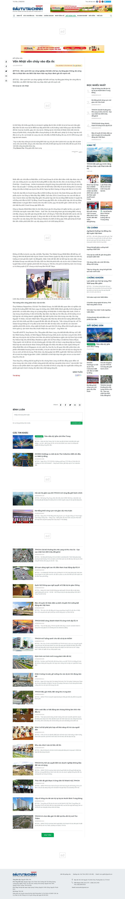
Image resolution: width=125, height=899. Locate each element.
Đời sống (92, 15)
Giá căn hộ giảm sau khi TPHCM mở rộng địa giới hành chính (58, 493)
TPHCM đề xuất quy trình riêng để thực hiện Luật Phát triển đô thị (99, 166)
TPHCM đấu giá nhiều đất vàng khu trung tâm (53, 692)
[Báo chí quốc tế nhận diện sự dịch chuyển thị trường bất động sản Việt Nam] (23, 608)
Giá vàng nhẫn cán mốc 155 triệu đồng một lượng (98, 263)
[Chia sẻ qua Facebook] (6, 66)
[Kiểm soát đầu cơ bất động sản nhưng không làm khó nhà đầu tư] (23, 715)
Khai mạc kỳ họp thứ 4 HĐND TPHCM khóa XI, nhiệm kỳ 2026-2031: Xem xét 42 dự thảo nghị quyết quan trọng (92, 192)
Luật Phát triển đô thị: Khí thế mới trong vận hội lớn (105, 188)
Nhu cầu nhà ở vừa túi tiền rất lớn (48, 745)
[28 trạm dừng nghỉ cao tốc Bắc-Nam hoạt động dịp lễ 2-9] (23, 573)
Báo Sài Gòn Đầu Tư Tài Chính (28, 8)
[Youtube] (100, 2)
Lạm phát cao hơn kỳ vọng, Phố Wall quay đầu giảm (99, 282)
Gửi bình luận (76, 423)
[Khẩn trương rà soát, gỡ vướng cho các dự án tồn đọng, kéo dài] (23, 680)
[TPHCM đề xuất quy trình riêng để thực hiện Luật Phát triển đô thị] (99, 155)
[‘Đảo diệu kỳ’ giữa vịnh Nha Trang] (23, 442)
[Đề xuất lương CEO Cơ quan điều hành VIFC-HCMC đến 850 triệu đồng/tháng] (93, 205)
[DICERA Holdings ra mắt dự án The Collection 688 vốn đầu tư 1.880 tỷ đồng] (23, 460)
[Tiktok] (103, 2)
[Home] (14, 15)
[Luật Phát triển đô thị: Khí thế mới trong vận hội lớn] (106, 179)
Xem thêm (47, 835)
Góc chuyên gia (28, 15)
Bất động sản (71, 15)
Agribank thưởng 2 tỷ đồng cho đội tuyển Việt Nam (99, 232)
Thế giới (99, 15)
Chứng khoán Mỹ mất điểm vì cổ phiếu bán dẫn (98, 318)
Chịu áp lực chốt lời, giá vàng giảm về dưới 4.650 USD (99, 256)
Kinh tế (19, 15)
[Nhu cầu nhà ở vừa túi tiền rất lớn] (23, 751)
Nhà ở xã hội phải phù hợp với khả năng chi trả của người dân (57, 728)
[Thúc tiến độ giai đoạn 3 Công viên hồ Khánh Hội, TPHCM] (23, 786)
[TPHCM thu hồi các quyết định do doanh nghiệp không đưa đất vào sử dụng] (23, 768)
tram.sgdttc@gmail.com (105, 874)
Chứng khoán (48, 15)
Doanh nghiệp (82, 15)
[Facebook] (97, 2)
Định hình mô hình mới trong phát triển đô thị (53, 656)
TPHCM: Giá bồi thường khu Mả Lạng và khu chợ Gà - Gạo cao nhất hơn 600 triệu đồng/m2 (57, 551)
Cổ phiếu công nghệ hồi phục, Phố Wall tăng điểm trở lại (99, 303)
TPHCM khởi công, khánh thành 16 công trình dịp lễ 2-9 (56, 621)
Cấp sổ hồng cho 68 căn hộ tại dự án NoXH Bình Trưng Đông (58, 798)
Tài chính (39, 15)
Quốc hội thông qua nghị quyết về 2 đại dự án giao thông (57, 585)
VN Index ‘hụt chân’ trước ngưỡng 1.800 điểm (98, 311)
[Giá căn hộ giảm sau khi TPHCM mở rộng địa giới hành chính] (23, 498)
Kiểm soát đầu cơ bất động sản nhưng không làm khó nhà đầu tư (57, 711)
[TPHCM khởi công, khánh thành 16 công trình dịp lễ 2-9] (23, 626)
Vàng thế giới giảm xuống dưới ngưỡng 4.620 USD (97, 248)
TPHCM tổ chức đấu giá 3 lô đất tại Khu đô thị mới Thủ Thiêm (56, 817)
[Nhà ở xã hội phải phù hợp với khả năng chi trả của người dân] (23, 733)
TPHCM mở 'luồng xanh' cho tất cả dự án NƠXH (53, 638)
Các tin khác (20, 433)
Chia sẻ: (55, 404)
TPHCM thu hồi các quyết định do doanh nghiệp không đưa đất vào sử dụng (58, 764)
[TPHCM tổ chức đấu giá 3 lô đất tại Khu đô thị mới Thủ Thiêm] (23, 822)
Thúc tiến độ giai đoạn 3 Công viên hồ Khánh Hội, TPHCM (57, 781)
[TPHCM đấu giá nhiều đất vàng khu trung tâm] (23, 697)
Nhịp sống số (59, 15)
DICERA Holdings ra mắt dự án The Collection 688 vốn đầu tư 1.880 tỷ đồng (58, 455)
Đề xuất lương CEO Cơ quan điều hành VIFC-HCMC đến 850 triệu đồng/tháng (92, 216)
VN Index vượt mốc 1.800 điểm (97, 297)
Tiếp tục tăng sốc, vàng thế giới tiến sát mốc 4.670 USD (99, 270)
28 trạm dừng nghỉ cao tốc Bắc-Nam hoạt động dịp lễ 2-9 (57, 567)
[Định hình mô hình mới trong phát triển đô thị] (23, 662)
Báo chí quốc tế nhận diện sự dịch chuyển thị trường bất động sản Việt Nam (57, 604)
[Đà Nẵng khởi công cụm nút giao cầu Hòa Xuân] (23, 516)
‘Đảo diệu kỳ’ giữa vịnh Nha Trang (53, 436)
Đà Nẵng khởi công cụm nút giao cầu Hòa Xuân (53, 511)
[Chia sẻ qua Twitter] (6, 71)
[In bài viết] (6, 81)
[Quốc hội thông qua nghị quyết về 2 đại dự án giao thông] (23, 591)
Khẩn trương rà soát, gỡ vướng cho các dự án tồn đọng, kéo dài (58, 675)
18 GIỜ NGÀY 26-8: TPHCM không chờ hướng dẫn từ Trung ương (106, 215)
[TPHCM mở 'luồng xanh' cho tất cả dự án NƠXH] (23, 644)
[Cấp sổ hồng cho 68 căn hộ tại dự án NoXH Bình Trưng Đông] (23, 804)
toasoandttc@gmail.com (82, 887)
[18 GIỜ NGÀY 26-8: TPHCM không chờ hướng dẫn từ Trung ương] (106, 205)
